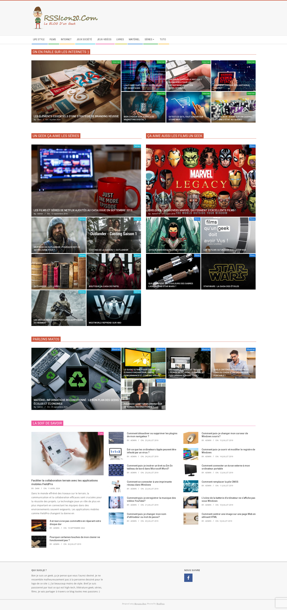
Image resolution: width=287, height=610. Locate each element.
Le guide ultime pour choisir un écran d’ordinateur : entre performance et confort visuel (142, 372)
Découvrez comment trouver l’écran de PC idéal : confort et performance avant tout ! (187, 372)
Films (252, 146)
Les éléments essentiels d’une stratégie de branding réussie (76, 116)
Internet (116, 62)
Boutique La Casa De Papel (104, 286)
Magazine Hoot (140, 603)
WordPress (160, 603)
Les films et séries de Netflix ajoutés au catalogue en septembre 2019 (83, 210)
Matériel (116, 349)
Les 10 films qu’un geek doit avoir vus (224, 250)
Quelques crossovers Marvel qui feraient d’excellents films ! (192, 210)
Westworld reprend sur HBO (105, 322)
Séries (137, 146)
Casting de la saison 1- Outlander (108, 250)
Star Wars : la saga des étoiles (221, 286)
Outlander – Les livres (47, 286)
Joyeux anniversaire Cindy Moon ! (167, 250)
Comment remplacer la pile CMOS (220, 481)
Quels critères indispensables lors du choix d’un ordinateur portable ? (231, 372)
